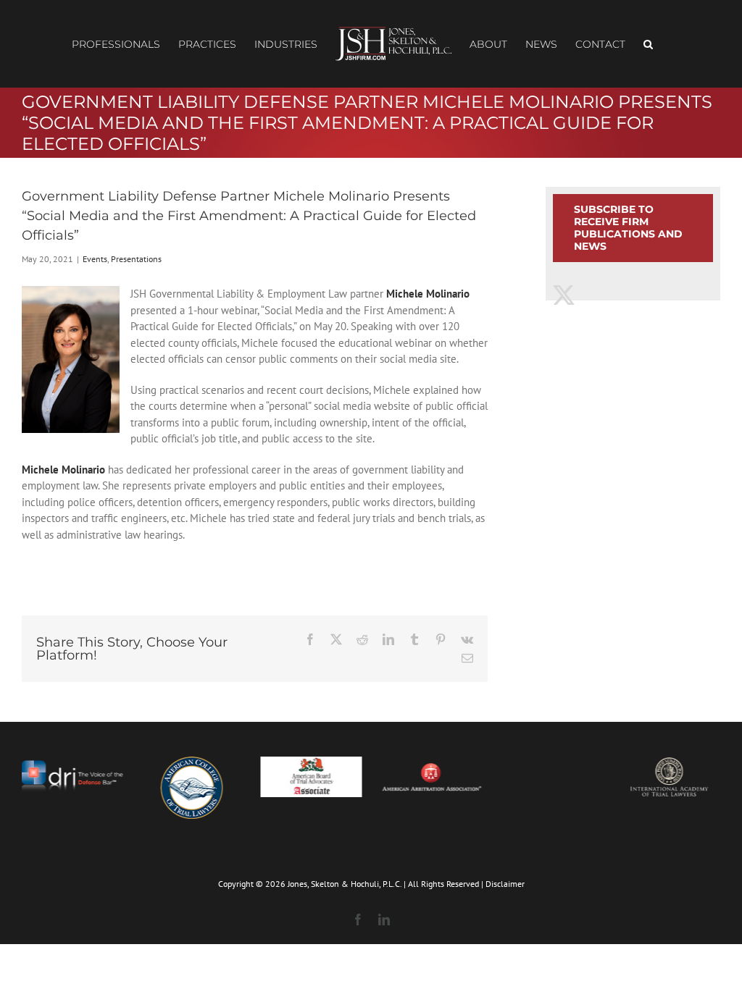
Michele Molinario (428, 293)
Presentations (136, 258)
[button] (648, 44)
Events (95, 258)
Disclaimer (505, 883)
